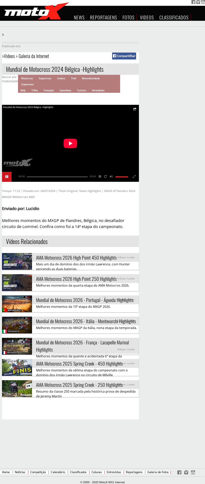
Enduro (61, 78)
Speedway (65, 90)
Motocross (27, 78)
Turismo (81, 90)
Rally (23, 90)
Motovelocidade (91, 78)
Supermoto (27, 84)
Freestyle (49, 90)
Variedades (98, 90)
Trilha (34, 90)
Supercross (45, 78)
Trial (73, 78)
